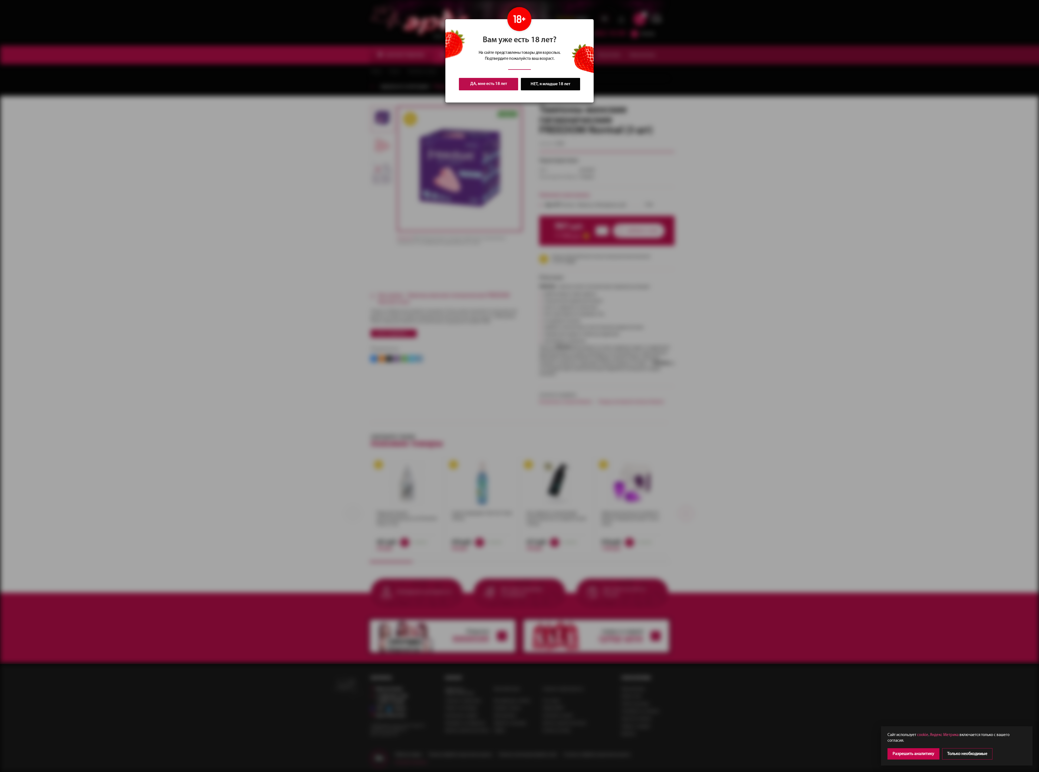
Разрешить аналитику (913, 754)
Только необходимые (967, 754)
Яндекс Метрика (944, 735)
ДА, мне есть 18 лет (488, 84)
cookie (922, 735)
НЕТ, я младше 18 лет (550, 84)
